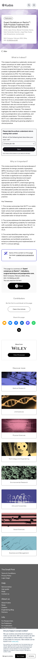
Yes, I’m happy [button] (20, 656)
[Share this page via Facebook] (16, 323)
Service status (6, 587)
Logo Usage (5, 578)
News (3, 605)
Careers (4, 607)
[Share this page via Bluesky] (10, 323)
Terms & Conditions (8, 573)
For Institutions (6, 626)
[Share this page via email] (4, 323)
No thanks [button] (31, 656)
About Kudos (6, 603)
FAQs (3, 591)
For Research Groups (8, 628)
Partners (4, 612)
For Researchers (7, 621)
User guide (5, 589)
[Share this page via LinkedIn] (21, 323)
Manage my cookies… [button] (8, 656)
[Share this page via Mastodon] (27, 323)
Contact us (5, 594)
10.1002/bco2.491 (12, 40)
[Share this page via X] (19, 330)
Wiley (5, 51)
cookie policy (15, 641)
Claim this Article (19, 309)
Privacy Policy (6, 576)
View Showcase (19, 355)
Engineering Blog (7, 610)
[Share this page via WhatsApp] (33, 323)
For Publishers (6, 623)
